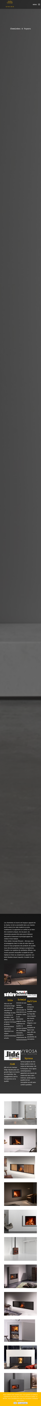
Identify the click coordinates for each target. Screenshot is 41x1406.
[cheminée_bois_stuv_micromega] (20, 1368)
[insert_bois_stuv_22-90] (20, 1124)
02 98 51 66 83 (10, 6)
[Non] (39, 1399)
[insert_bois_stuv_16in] (19, 1341)
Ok (15, 1403)
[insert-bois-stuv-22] (20, 1205)
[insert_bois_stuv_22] (20, 1152)
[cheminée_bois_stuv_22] (20, 1260)
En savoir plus (22, 1403)
